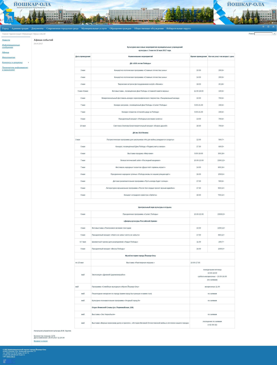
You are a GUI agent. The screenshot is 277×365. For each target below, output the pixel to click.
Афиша (5, 52)
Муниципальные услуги (94, 28)
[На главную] (9, 23)
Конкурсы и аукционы (12, 62)
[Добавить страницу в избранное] (263, 28)
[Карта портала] (273, 28)
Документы (37, 28)
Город (5, 28)
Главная (5, 34)
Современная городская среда (62, 28)
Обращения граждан (120, 28)
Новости (6, 40)
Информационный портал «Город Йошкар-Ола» (31, 7)
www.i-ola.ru (10, 356)
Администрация (20, 28)
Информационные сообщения (11, 46)
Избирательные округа (178, 28)
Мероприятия (8, 57)
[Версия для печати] (268, 28)
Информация (27, 34)
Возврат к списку (41, 341)
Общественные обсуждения (149, 28)
